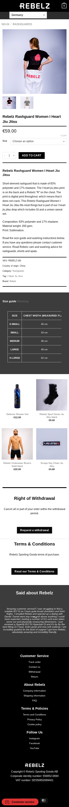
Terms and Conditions (34, 714)
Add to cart (32, 155)
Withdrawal (34, 671)
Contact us (34, 667)
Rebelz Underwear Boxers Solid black (17, 464)
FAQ (34, 700)
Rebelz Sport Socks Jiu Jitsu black (52, 416)
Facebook (34, 743)
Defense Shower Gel (17, 414)
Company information (34, 690)
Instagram (34, 738)
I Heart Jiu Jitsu (15, 276)
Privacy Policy (34, 719)
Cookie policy (34, 724)
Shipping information (34, 695)
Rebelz (13, 281)
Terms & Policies (34, 708)
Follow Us (35, 732)
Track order (34, 662)
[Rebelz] (34, 6)
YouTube (34, 748)
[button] (5, 6)
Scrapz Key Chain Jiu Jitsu (52, 464)
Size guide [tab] (9, 301)
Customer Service (34, 656)
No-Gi (5, 24)
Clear (63, 136)
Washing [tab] (22, 301)
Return (34, 676)
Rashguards (22, 24)
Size (5, 141)
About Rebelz (34, 684)
